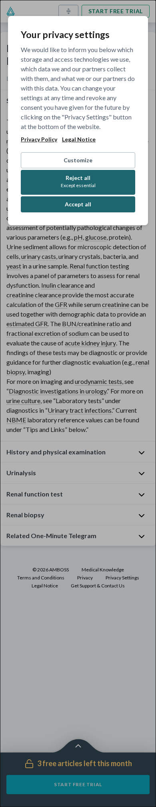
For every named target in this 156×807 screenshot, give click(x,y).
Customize (78, 160)
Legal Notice (79, 139)
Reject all (78, 181)
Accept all (78, 204)
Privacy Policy (39, 139)
